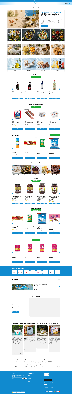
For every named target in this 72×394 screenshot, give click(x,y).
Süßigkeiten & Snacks (55, 174)
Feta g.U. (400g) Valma (52, 122)
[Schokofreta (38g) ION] (30, 143)
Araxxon (37, 392)
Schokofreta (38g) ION (28, 151)
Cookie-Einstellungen (31, 387)
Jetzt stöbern (44, 25)
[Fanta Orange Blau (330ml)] (17, 143)
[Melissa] (32, 272)
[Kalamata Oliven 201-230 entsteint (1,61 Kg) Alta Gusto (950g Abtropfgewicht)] (42, 188)
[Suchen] (2, 3)
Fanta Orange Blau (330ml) (16, 151)
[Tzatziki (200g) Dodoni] (17, 114)
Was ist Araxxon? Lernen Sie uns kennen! (42, 285)
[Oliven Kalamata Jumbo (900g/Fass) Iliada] (30, 188)
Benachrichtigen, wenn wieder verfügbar (29, 128)
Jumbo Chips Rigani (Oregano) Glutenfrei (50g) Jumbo (41, 151)
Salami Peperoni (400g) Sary (29, 122)
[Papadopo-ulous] (18, 272)
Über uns (29, 375)
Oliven (36, 174)
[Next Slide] (37, 27)
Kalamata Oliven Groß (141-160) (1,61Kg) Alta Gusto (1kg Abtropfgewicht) (54, 197)
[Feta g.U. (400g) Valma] (54, 114)
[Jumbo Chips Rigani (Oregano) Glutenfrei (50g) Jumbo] (42, 143)
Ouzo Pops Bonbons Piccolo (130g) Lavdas (53, 151)
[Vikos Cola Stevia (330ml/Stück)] (17, 85)
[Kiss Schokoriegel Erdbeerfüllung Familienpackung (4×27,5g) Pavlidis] (54, 218)
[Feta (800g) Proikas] (42, 114)
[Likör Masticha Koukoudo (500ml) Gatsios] (54, 85)
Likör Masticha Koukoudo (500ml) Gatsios (54, 93)
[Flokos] (56, 272)
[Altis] (44, 272)
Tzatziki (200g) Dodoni (15, 122)
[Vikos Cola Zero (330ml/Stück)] (30, 85)
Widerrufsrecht (30, 382)
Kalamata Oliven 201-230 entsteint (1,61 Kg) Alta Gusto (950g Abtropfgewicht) (41, 197)
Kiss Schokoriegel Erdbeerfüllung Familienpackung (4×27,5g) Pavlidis (54, 227)
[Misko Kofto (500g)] (30, 248)
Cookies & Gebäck (16, 174)
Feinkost (45, 174)
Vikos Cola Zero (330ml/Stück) (29, 92)
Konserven (26, 174)
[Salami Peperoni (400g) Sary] (30, 114)
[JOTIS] (26, 272)
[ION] (14, 272)
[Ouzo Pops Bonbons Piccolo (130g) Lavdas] (54, 143)
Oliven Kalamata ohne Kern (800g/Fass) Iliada (16, 197)
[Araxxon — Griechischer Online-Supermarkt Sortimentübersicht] (23, 19)
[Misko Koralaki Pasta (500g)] (42, 248)
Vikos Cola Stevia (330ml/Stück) (17, 92)
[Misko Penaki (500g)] (54, 248)
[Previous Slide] (36, 27)
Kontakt (29, 381)
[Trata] (50, 272)
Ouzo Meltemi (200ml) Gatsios (41, 92)
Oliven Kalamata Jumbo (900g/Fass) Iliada (28, 197)
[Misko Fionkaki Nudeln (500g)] (17, 248)
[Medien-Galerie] (16, 169)
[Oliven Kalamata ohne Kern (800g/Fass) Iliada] (17, 188)
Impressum (29, 378)
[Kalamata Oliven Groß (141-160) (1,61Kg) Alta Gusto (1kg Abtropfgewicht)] (54, 188)
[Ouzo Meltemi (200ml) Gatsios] (42, 85)
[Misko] (38, 272)
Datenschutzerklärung (31, 384)
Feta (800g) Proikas (40, 122)
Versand (29, 385)
